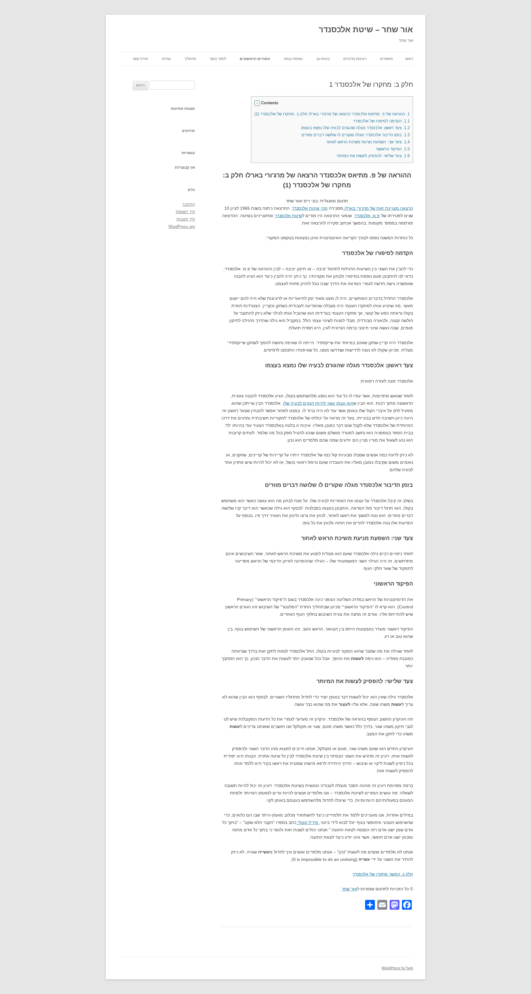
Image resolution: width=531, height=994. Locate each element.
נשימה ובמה (293, 59)
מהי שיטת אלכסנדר (310, 208)
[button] (257, 103)
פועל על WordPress (397, 968)
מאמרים (386, 59)
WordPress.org (181, 226)
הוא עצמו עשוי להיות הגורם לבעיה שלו (318, 403)
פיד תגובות (185, 219)
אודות (166, 59)
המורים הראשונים (255, 59)
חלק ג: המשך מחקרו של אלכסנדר (382, 874)
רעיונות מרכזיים (355, 59)
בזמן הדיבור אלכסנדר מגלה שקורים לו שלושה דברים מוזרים (355, 135)
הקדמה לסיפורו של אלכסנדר (381, 121)
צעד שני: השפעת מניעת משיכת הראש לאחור (368, 142)
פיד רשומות (185, 211)
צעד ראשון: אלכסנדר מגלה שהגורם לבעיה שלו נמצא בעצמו (355, 127)
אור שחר (349, 888)
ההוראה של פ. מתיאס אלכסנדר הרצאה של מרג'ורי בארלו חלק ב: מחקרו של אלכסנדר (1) (332, 114)
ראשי (409, 59)
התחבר (188, 204)
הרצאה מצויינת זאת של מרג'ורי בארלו (378, 208)
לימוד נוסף (218, 59)
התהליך (190, 59)
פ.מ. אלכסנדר (367, 215)
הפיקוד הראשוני (393, 149)
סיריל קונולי (307, 822)
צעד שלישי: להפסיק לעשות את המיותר (373, 155)
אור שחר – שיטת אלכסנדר (366, 29)
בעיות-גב (323, 59)
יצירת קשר (140, 59)
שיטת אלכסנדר (288, 215)
